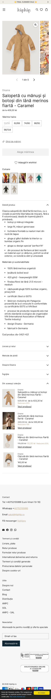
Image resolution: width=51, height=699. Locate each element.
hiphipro (21, 520)
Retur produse (9, 548)
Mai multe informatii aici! (17, 696)
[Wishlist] (42, 9)
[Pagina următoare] (34, 80)
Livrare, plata (8, 543)
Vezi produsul (24, 406)
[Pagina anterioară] (17, 80)
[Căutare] (37, 9)
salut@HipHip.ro (16, 514)
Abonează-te (11, 643)
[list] (25, 47)
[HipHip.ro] (24, 9)
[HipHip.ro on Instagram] (11, 530)
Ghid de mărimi (13, 141)
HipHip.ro (12, 684)
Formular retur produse (14, 552)
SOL (4, 607)
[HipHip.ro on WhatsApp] (15, 530)
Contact (6, 589)
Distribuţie (7, 598)
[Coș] (47, 9)
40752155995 (21, 508)
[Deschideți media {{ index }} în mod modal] (20, 47)
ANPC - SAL (8, 612)
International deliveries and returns (20, 557)
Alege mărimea (25, 152)
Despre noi (7, 585)
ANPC (5, 603)
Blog (4, 594)
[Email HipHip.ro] (3, 530)
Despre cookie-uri (11, 570)
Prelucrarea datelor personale (17, 566)
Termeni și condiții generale (16, 561)
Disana (6, 90)
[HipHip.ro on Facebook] (7, 530)
